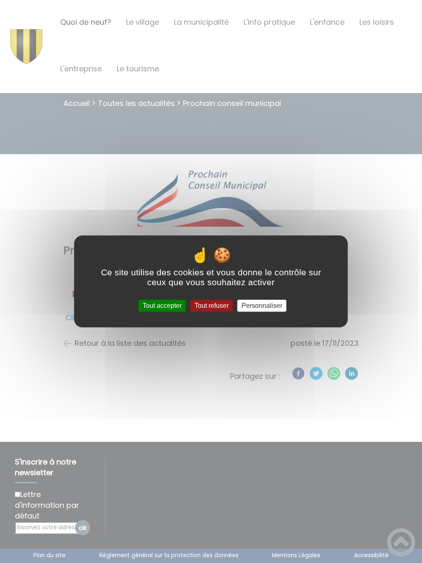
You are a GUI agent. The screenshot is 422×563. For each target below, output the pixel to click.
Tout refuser (212, 305)
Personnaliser (261, 305)
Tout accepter (162, 305)
